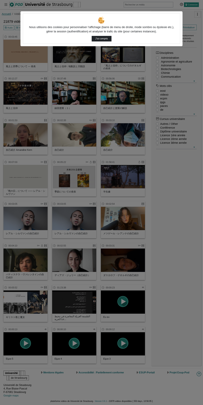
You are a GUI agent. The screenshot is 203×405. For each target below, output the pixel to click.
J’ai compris (101, 38)
